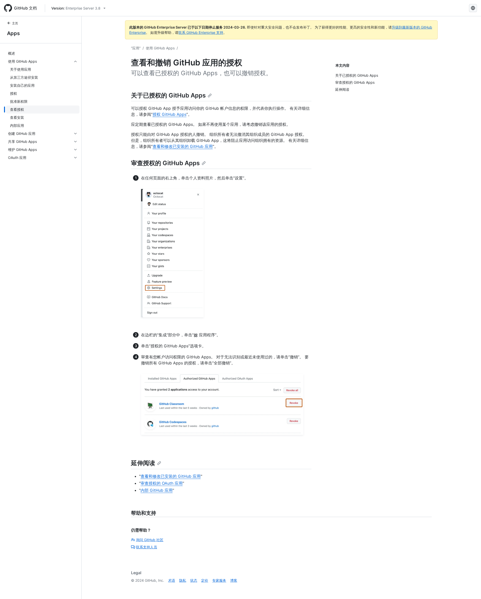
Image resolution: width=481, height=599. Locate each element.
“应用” (136, 48)
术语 (171, 580)
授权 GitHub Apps (169, 114)
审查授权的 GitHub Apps (165, 163)
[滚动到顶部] (470, 588)
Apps (13, 33)
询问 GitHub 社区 (149, 540)
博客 (233, 580)
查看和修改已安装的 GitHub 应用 (183, 146)
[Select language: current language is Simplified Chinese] (473, 8)
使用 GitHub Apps (160, 48)
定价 (204, 580)
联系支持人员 (146, 547)
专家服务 (219, 580)
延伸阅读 (143, 463)
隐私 (182, 580)
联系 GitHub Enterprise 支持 (200, 32)
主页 (15, 23)
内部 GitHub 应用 (157, 490)
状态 (193, 580)
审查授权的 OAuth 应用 (162, 483)
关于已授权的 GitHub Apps (168, 95)
